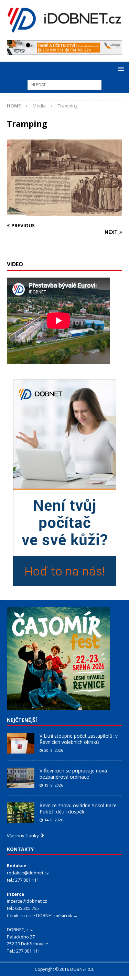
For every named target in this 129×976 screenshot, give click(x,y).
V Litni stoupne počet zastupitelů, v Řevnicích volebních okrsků (79, 739)
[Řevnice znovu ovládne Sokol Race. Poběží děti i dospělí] (20, 812)
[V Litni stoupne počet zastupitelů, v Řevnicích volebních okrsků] (20, 743)
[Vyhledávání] (64, 84)
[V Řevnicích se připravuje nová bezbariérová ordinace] (20, 778)
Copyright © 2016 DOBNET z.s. (64, 969)
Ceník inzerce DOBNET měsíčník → (42, 915)
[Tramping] (64, 212)
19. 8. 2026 (53, 785)
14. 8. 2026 (53, 819)
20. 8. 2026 (53, 750)
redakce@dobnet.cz (28, 873)
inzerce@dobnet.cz (27, 901)
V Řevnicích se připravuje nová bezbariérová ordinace (73, 773)
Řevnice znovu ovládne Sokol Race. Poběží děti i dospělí (79, 808)
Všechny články (24, 835)
